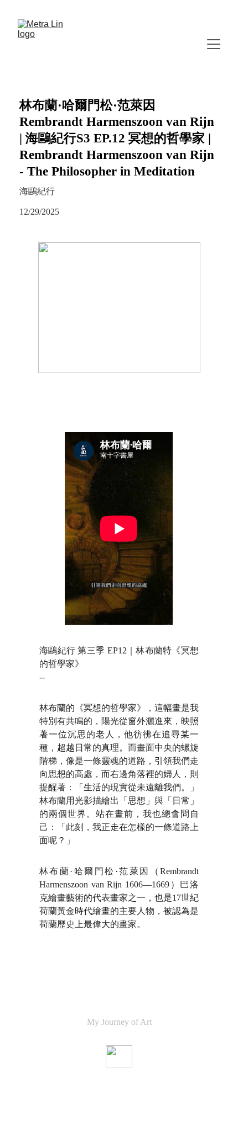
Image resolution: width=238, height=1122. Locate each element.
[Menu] (213, 44)
